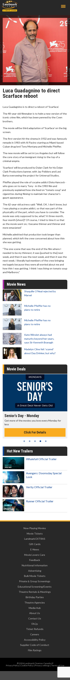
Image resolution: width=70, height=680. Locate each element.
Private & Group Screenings (34, 581)
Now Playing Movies (35, 528)
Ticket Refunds (34, 628)
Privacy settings (42, 665)
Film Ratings (34, 650)
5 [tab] (46, 441)
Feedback (34, 559)
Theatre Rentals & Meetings (35, 591)
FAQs (35, 623)
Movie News (16, 284)
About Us (34, 613)
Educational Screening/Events (35, 586)
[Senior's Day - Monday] (35, 392)
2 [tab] (29, 441)
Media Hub (35, 607)
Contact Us (34, 618)
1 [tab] (24, 441)
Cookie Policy (26, 665)
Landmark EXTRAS (34, 538)
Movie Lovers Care (34, 554)
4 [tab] (40, 441)
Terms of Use (57, 665)
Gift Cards (35, 544)
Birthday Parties (35, 597)
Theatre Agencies (34, 602)
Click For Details (35, 432)
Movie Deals (16, 369)
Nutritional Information (35, 565)
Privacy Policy (12, 665)
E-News (34, 549)
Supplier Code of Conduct (34, 644)
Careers (34, 634)
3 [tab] (35, 441)
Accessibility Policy (34, 639)
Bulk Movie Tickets (34, 575)
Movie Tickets (35, 533)
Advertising (34, 570)
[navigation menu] (63, 6)
